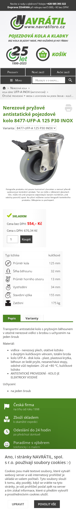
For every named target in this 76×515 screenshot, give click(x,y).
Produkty (12, 72)
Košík (59, 54)
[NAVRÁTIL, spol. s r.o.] (4, 88)
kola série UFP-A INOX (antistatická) (23, 92)
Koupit (26, 239)
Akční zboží (63, 72)
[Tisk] (68, 108)
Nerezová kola (18, 88)
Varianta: (9, 128)
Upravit (18, 504)
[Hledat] (70, 80)
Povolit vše (47, 504)
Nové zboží (38, 72)
